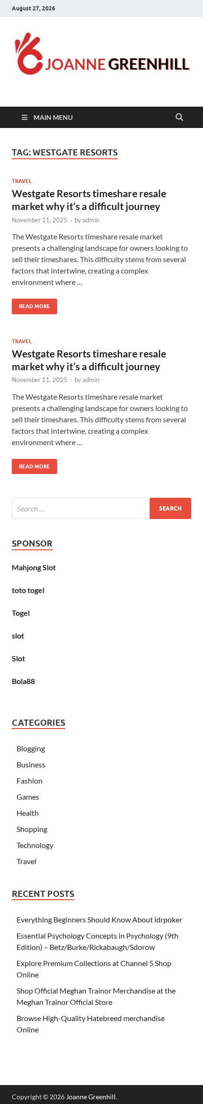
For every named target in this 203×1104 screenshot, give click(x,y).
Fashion (29, 780)
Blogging (31, 748)
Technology (35, 844)
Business (31, 764)
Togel (21, 612)
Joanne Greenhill (91, 1097)
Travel (22, 181)
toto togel (28, 589)
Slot (18, 658)
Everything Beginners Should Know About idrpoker (99, 919)
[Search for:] (101, 508)
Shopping (32, 828)
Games (28, 796)
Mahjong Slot (34, 567)
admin (91, 220)
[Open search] (179, 117)
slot (18, 635)
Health (28, 812)
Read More (31, 304)
